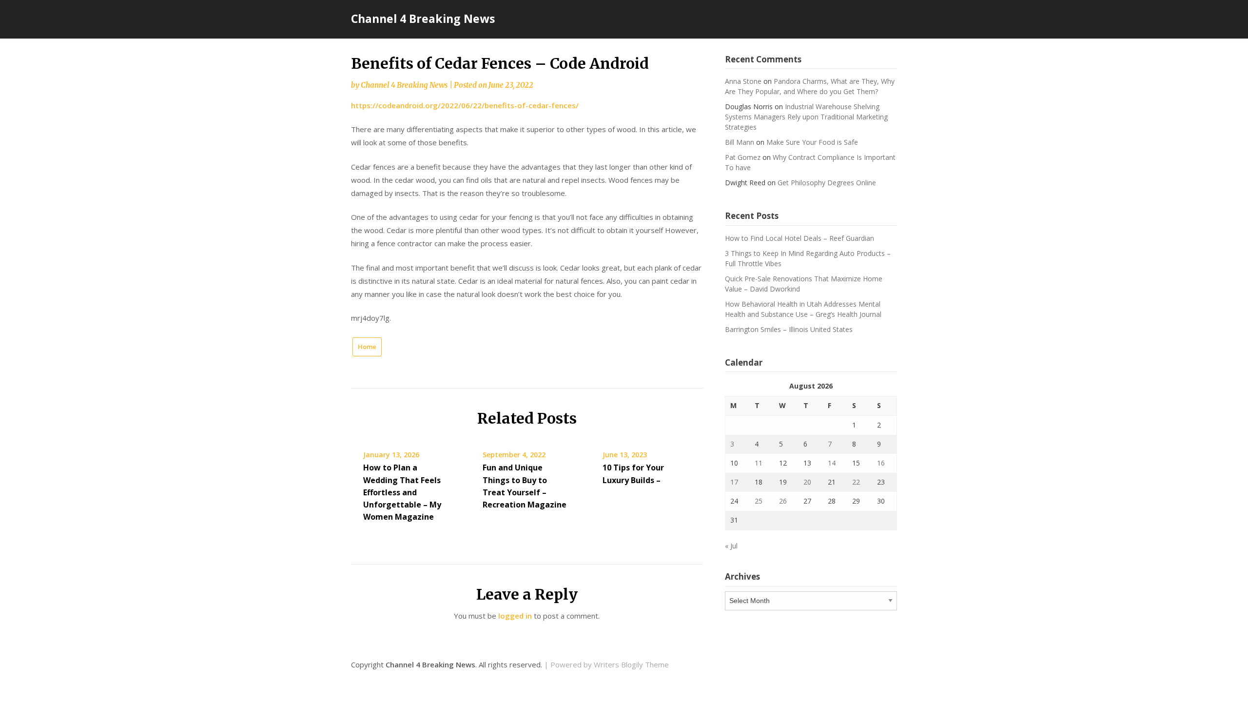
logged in (515, 616)
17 (734, 482)
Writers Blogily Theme (631, 664)
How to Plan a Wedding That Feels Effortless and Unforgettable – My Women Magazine (402, 492)
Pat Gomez (742, 157)
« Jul (731, 545)
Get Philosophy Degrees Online (827, 182)
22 (856, 482)
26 (783, 501)
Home (367, 346)
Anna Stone (743, 81)
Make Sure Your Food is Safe (812, 142)
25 (758, 501)
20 (807, 482)
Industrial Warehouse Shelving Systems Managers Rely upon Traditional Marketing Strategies (806, 117)
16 (881, 463)
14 (832, 463)
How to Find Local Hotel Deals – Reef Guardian (799, 238)
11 (758, 463)
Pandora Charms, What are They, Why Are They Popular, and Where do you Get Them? (810, 86)
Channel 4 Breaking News (423, 18)
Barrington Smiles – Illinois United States (789, 329)
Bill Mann (739, 142)
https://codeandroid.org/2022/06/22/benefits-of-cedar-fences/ (465, 105)
